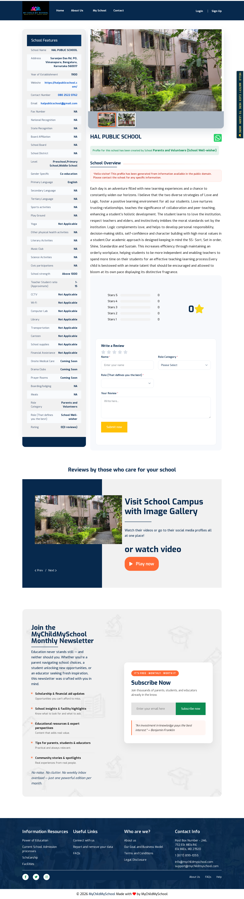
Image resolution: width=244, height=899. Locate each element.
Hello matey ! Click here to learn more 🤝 (240, 105)
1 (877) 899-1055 (186, 855)
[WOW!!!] (125, 352)
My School (99, 10)
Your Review (108, 393)
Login (199, 11)
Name (104, 357)
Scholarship (30, 857)
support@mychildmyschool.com (197, 866)
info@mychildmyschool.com (194, 862)
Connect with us (84, 840)
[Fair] (109, 352)
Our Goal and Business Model (143, 847)
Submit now (114, 427)
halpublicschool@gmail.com (59, 103)
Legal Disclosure (135, 860)
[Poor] (103, 352)
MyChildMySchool (154, 894)
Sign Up (217, 11)
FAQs (76, 853)
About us (130, 840)
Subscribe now (190, 709)
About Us (77, 10)
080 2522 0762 (67, 95)
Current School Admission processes (39, 849)
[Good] (114, 352)
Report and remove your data (93, 847)
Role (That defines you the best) (121, 375)
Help (219, 877)
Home (60, 10)
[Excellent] (120, 352)
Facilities (28, 864)
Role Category (167, 357)
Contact (118, 10)
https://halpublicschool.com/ (61, 84)
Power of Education (35, 840)
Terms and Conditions (138, 853)
